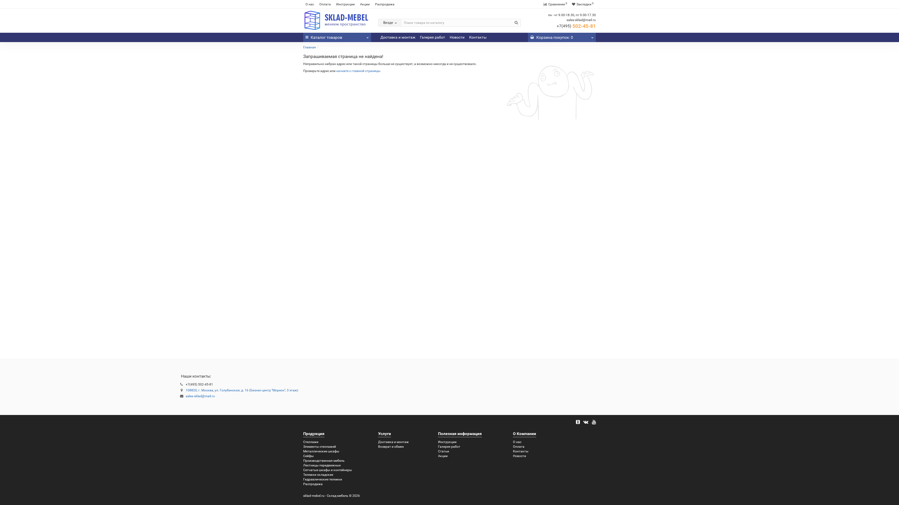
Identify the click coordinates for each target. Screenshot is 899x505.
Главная (309, 47)
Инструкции (345, 4)
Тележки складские (318, 474)
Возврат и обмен (391, 446)
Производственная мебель (324, 460)
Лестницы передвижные (322, 465)
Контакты (477, 37)
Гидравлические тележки (322, 479)
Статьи (443, 451)
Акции (365, 4)
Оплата (325, 4)
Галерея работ (432, 37)
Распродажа (384, 4)
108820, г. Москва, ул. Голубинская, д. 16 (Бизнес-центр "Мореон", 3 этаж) (242, 390)
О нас (310, 4)
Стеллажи (310, 442)
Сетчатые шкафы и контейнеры (327, 470)
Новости (457, 37)
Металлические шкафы (321, 451)
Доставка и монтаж (397, 37)
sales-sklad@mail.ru (200, 396)
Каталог (326, 37)
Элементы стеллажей (319, 446)
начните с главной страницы (358, 71)
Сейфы (308, 456)
